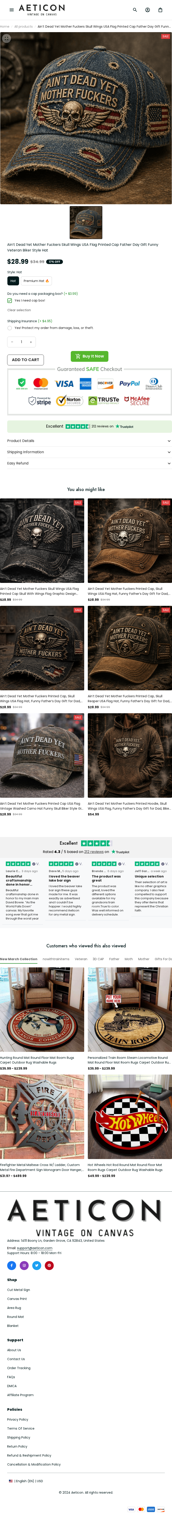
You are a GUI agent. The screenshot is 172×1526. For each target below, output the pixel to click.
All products (23, 26)
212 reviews (94, 851)
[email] (34, 1248)
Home (4, 26)
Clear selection (19, 310)
